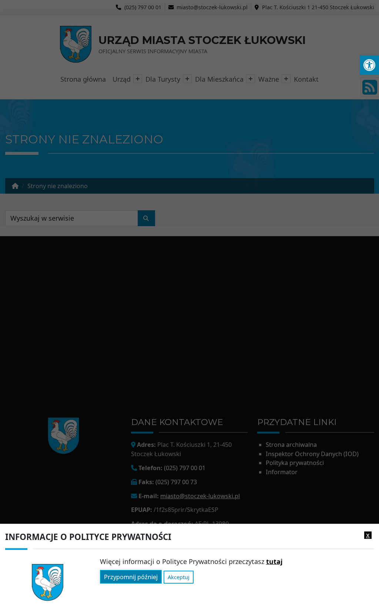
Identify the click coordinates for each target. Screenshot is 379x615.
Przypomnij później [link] (131, 577)
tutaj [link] (274, 561)
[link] (369, 65)
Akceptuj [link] (179, 577)
